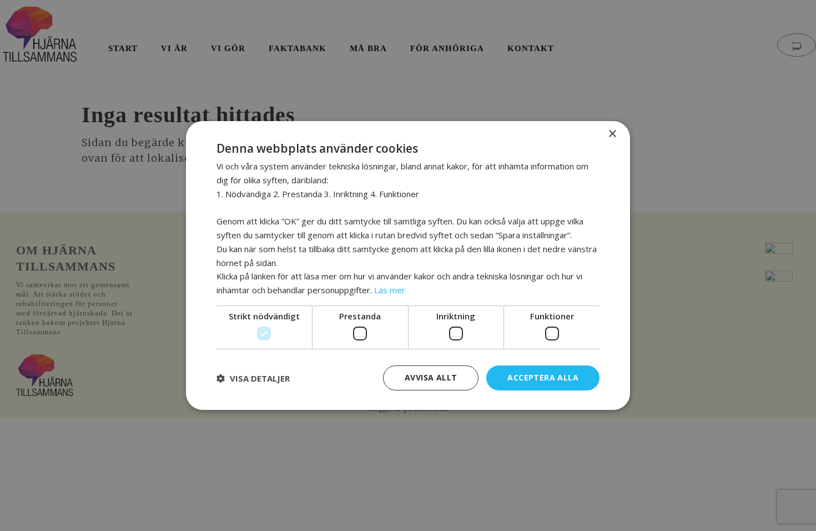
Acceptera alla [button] (542, 377)
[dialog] (408, 265)
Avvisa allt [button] (431, 377)
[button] (253, 378)
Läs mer (389, 289)
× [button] (612, 134)
